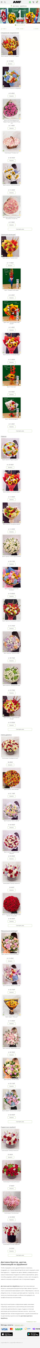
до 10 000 (3, 28)
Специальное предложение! (10, 33)
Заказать (10, 63)
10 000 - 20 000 (19, 28)
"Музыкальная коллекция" (9, 931)
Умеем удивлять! (6, 735)
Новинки (3, 436)
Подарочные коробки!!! (8, 1127)
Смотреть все (20, 229)
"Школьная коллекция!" (8, 234)
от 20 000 (35, 28)
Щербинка (23, 6)
